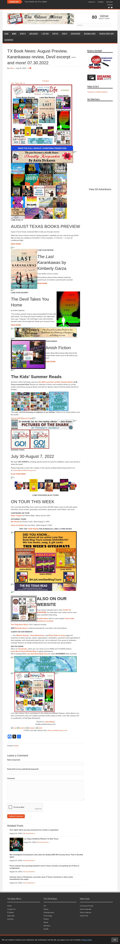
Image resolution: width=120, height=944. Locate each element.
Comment (11, 778)
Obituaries (33, 33)
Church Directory (106, 33)
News (14, 33)
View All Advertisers (100, 189)
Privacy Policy (87, 940)
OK (115, 940)
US (45, 906)
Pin (21, 83)
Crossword (75, 33)
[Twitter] (39, 728)
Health (46, 929)
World (46, 922)
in (24, 83)
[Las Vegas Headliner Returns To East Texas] (16, 844)
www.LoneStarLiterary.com (57, 730)
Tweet (17, 83)
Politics (46, 919)
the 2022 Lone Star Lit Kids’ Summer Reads (55, 382)
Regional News (90, 33)
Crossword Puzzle (86, 906)
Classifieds (8, 40)
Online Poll (84, 916)
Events (64, 33)
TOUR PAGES (33, 529)
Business (47, 926)
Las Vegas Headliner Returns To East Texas (41, 839)
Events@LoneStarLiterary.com (24, 470)
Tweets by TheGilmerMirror (97, 92)
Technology (48, 916)
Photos (55, 33)
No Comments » (29, 833)
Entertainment (49, 912)
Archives (110, 5)
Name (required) (13, 760)
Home (6, 33)
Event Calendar (85, 909)
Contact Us (91, 2)
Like (12, 83)
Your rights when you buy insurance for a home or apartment (34, 830)
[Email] (14, 728)
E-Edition (101, 2)
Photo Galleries (85, 912)
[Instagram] (31, 728)
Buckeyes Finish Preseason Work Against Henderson (43, 2)
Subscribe (109, 2)
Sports (23, 33)
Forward (45, 81)
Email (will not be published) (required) (22, 769)
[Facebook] (21, 728)
